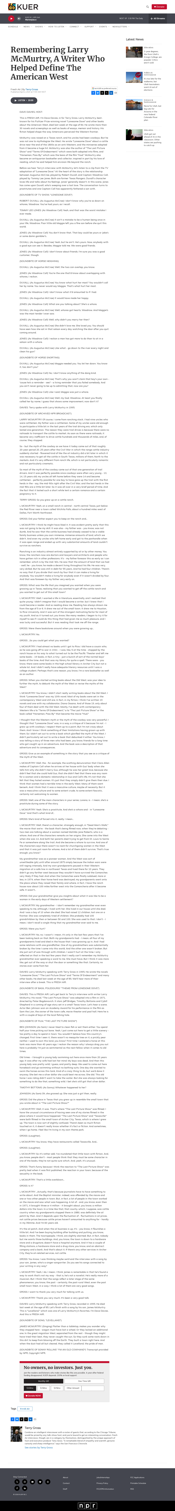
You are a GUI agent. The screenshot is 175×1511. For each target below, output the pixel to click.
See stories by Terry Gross (39, 1447)
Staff (65, 1489)
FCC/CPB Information (105, 1489)
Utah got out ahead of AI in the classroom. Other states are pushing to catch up (152, 140)
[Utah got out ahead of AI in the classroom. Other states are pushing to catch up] (134, 134)
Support (89, 26)
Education (148, 47)
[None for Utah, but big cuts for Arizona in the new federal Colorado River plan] (134, 104)
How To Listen (56, 26)
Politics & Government (150, 74)
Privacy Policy (102, 1483)
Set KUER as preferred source (105, 88)
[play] (11, 18)
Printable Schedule (138, 1483)
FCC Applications (137, 1478)
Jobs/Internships (103, 1478)
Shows (39, 26)
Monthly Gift (43, 1381)
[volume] (19, 19)
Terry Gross (31, 89)
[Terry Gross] (16, 1434)
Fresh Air (25, 1409)
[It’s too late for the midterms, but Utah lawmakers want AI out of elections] (134, 77)
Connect (74, 26)
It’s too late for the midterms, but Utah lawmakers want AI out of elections (152, 84)
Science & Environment (150, 101)
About (65, 1478)
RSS (132, 1489)
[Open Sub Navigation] (20, 27)
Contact (66, 1483)
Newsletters (120, 26)
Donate (160, 6)
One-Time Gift (84, 1381)
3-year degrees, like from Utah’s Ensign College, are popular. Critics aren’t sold (153, 57)
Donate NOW (34, 1395)
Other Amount (73, 1388)
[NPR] (87, 1506)
